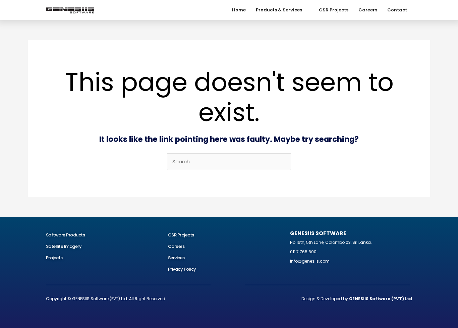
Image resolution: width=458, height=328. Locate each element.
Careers (367, 10)
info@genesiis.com (310, 261)
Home (239, 10)
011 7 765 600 (303, 252)
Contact (397, 10)
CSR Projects (333, 10)
